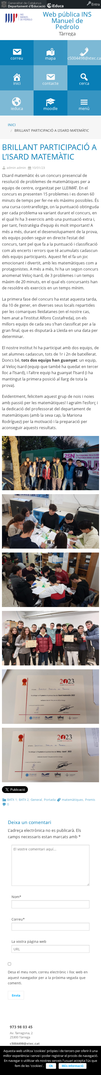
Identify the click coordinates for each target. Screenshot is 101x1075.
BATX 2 (24, 799)
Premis (90, 799)
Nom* (16, 896)
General (36, 799)
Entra (95, 4)
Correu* (18, 919)
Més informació (72, 1066)
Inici (12, 124)
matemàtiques (72, 799)
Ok (51, 1066)
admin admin (16, 167)
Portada (50, 799)
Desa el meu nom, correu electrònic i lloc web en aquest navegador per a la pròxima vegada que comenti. (48, 977)
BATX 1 (12, 799)
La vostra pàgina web (29, 941)
